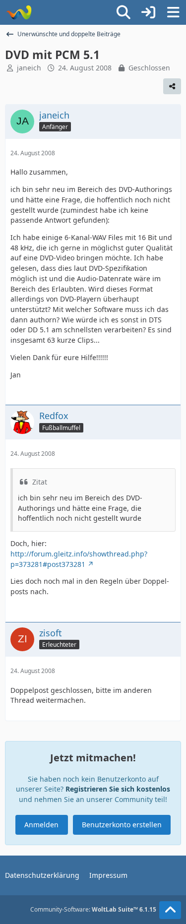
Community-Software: (93, 909)
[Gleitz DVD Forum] (18, 12)
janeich (29, 67)
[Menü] (173, 12)
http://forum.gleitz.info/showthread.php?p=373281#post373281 (78, 559)
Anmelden (41, 824)
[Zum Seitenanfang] (170, 910)
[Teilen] (172, 86)
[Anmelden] (148, 12)
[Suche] (123, 12)
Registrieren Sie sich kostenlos (117, 789)
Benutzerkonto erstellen (122, 824)
